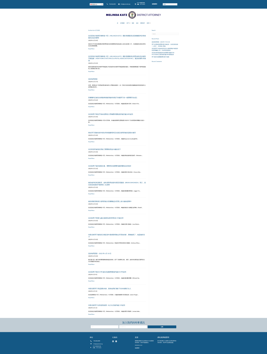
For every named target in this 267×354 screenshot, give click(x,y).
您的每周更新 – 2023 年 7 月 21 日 (161, 42)
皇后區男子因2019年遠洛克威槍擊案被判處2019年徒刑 (107, 272)
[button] (96, 4)
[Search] (176, 4)
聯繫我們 (142, 23)
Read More (91, 49)
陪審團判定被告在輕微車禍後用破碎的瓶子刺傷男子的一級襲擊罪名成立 (112, 97)
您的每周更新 (92, 79)
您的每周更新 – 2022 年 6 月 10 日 (99, 253)
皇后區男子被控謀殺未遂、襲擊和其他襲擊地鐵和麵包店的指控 (109, 166)
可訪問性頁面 (170, 342)
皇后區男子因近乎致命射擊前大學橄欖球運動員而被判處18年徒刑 (110, 114)
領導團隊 (122, 23)
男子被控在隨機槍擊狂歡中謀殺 (160, 57)
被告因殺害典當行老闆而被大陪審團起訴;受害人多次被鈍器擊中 (109, 201)
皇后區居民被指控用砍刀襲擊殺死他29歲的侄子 (104, 149)
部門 (128, 23)
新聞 (148, 23)
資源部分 (146, 342)
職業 (133, 23)
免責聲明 (137, 347)
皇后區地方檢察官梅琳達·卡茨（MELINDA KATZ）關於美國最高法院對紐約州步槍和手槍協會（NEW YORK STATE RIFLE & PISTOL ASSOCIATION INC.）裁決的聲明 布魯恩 (117, 58)
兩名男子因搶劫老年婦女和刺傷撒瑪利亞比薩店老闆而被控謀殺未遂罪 (112, 133)
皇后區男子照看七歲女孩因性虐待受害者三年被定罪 (105, 218)
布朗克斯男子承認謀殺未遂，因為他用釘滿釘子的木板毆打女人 (109, 288)
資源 (137, 23)
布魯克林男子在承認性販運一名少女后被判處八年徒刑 (106, 305)
